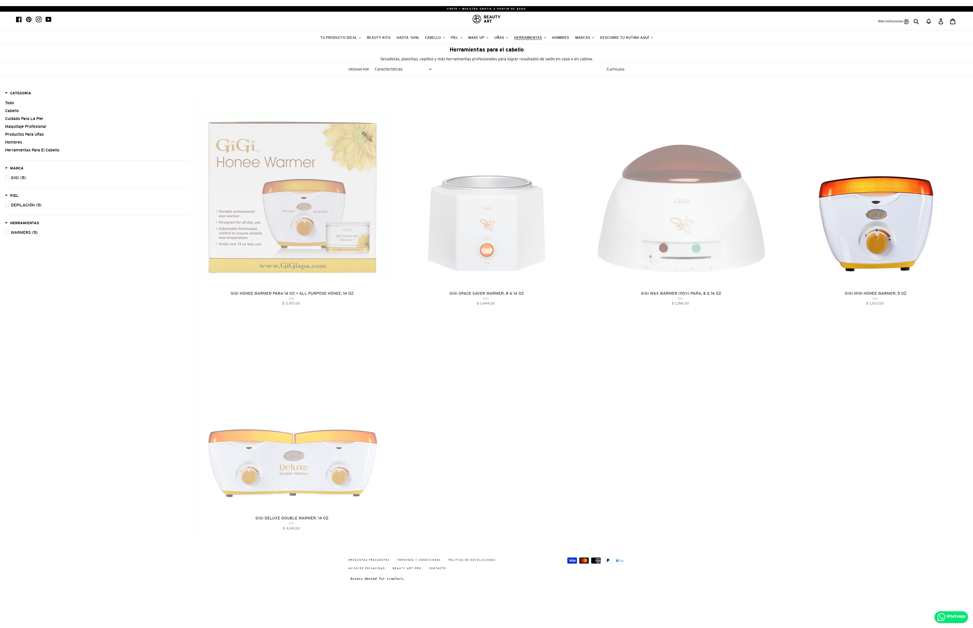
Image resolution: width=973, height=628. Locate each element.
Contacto (437, 568)
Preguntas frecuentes (369, 560)
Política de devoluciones (472, 560)
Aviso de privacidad (366, 568)
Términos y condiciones (419, 560)
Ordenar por (358, 69)
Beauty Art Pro (407, 568)
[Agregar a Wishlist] (385, 94)
